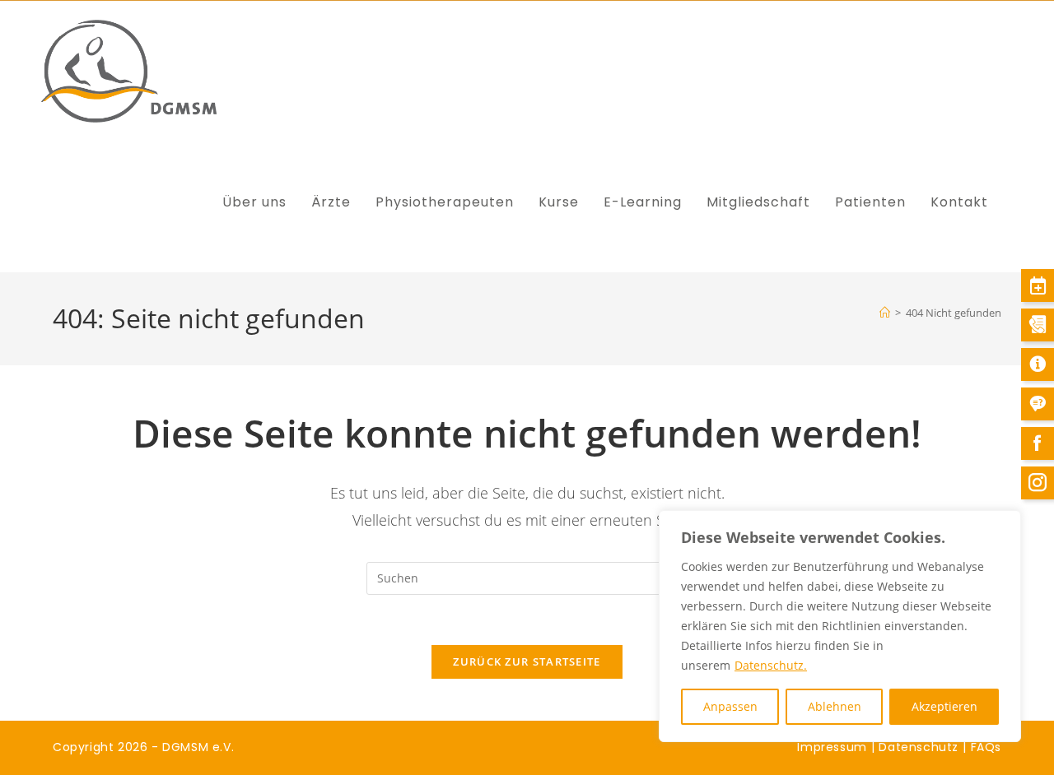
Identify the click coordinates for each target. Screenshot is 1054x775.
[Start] (884, 312)
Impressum (831, 747)
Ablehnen (834, 706)
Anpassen (730, 706)
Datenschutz (918, 747)
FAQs (986, 747)
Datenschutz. (771, 665)
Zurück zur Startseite (526, 661)
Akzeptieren (944, 706)
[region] (840, 626)
